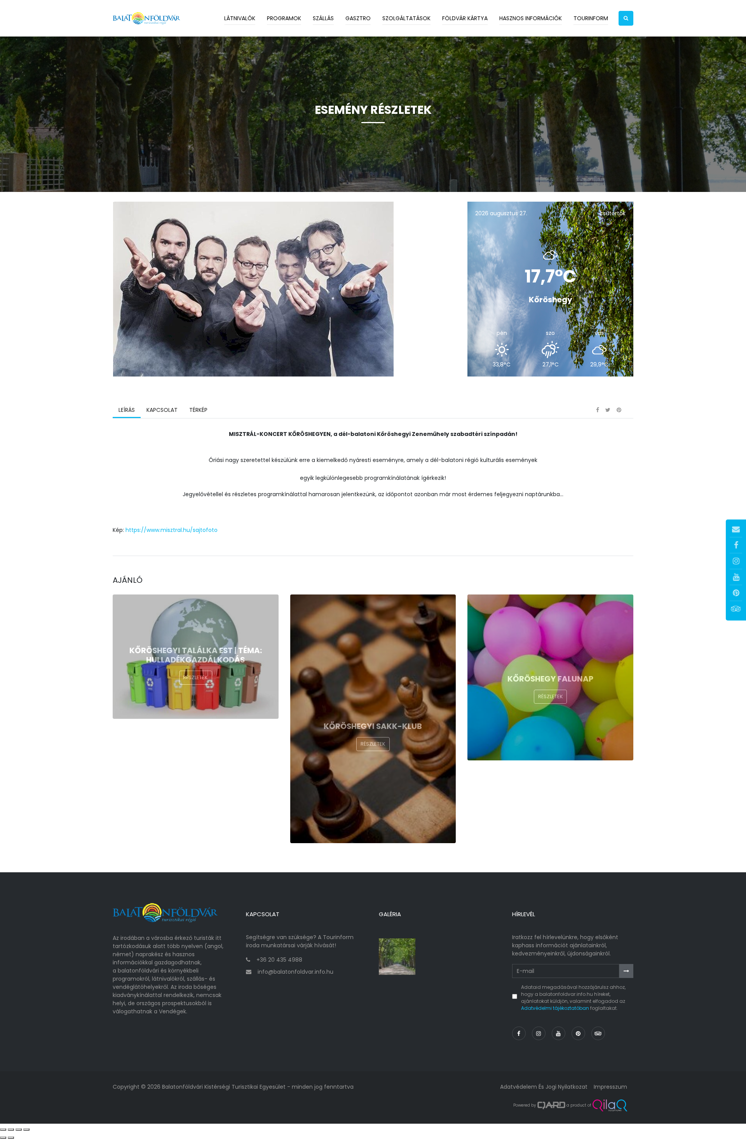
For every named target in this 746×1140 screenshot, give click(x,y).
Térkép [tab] (198, 410)
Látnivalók (239, 18)
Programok (284, 18)
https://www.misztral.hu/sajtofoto (171, 530)
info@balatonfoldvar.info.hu (295, 972)
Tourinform (590, 18)
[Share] (11, 1129)
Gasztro (358, 18)
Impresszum (610, 1087)
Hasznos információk (530, 18)
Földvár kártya (465, 18)
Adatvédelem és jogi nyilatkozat (543, 1087)
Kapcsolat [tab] (162, 410)
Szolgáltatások (406, 18)
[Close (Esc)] (3, 1129)
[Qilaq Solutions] (609, 1105)
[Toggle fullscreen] (19, 1129)
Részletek (195, 677)
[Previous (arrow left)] (3, 1138)
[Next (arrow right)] (11, 1138)
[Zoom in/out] (26, 1129)
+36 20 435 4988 (279, 960)
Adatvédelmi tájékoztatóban (555, 1008)
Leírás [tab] (127, 410)
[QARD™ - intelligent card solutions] (551, 1105)
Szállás (323, 18)
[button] (626, 18)
